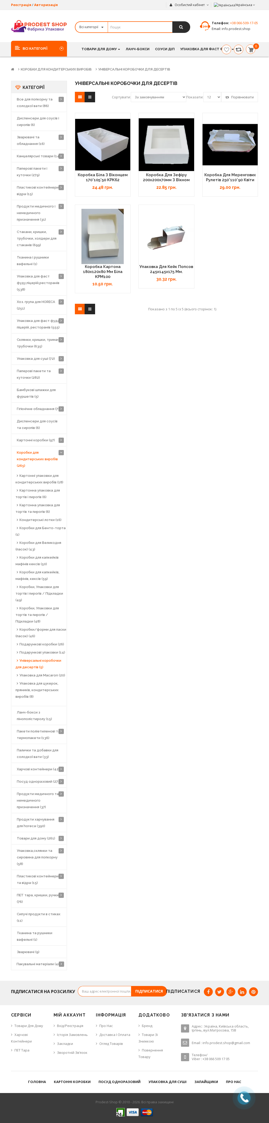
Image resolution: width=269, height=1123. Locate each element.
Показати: (194, 97)
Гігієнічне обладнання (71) (39, 409)
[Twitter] (219, 991)
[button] (39, 48)
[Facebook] (208, 991)
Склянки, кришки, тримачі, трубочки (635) (39, 343)
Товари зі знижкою (148, 1038)
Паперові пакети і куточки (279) (32, 171)
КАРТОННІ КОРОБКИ (72, 1081)
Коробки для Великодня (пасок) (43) (38, 546)
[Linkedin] (242, 991)
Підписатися (149, 991)
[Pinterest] (253, 991)
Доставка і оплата (114, 1034)
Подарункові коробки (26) (41, 644)
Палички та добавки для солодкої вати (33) (37, 753)
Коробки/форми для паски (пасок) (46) (40, 633)
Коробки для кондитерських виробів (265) (37, 459)
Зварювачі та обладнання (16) (31, 140)
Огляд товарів (111, 1043)
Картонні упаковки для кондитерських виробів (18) (39, 479)
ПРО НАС (233, 1081)
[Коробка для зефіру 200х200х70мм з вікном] (166, 145)
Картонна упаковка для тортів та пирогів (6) (37, 508)
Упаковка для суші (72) (36, 359)
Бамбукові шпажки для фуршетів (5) (36, 393)
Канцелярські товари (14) (38, 156)
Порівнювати (242, 97)
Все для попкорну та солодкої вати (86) (35, 102)
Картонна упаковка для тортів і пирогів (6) (37, 493)
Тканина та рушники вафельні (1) (34, 936)
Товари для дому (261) (36, 838)
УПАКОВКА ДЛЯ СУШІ (167, 1081)
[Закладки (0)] (226, 49)
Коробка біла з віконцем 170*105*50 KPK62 (103, 177)
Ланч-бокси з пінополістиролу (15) (34, 715)
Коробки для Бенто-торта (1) (40, 531)
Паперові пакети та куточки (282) (34, 374)
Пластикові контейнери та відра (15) (38, 879)
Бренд (147, 1025)
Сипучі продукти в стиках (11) (38, 917)
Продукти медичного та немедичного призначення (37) (38, 800)
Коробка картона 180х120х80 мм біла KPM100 (102, 271)
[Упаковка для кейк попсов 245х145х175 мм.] (166, 236)
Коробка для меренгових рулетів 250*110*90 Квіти (230, 177)
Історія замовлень (72, 1034)
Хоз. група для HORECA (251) (36, 305)
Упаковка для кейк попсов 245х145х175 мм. (166, 269)
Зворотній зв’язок (72, 1052)
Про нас (106, 1025)
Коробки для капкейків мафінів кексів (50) (37, 560)
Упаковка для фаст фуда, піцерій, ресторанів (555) (38, 324)
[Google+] (230, 991)
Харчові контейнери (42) (38, 769)
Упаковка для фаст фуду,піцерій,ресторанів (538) (38, 282)
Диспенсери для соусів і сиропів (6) (38, 121)
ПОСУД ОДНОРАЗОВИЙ (120, 1081)
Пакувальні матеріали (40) (39, 964)
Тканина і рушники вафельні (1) (33, 260)
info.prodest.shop (235, 28)
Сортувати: (121, 97)
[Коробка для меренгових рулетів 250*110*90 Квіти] (230, 145)
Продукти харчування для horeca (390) (35, 822)
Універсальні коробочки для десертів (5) (38, 664)
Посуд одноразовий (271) (39, 781)
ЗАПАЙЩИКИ (206, 1081)
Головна (37, 1081)
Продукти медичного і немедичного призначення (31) (36, 212)
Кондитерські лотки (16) (40, 520)
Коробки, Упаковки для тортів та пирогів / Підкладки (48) (37, 614)
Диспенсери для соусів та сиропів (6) (37, 424)
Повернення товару (150, 1053)
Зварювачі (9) (28, 952)
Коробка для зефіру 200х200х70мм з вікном (166, 177)
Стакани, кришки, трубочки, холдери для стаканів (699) (36, 238)
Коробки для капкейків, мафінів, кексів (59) (37, 575)
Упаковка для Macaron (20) (42, 675)
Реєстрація (21, 4)
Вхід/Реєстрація (70, 1025)
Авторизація (46, 4)
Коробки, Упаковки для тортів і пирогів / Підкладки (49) (39, 593)
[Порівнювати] (238, 49)
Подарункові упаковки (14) (42, 652)
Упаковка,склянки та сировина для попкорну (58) (37, 857)
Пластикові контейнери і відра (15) (38, 190)
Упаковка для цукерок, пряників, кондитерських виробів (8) (37, 690)
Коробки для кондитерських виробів (56, 69)
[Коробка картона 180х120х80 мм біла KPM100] (103, 236)
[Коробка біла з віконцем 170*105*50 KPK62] (103, 145)
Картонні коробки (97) (36, 440)
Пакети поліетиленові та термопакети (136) (38, 734)
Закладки (65, 1043)
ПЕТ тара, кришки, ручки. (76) (38, 898)
